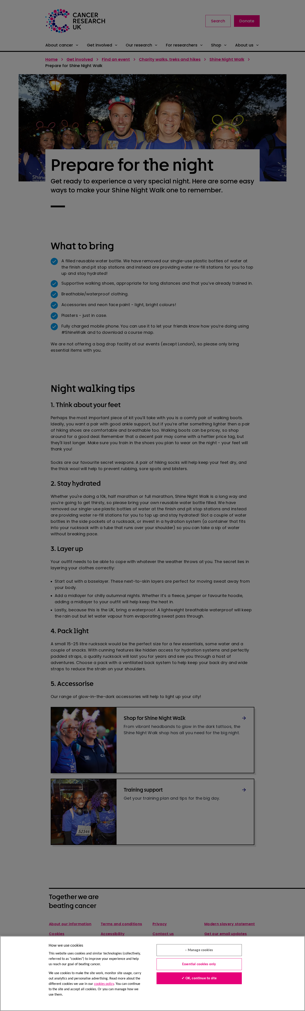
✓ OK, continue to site (199, 978)
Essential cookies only (199, 964)
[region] (152, 973)
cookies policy (104, 984)
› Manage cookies (199, 950)
